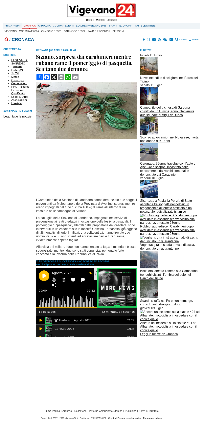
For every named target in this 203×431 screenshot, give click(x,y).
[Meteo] (165, 39)
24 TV (15, 73)
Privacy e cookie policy (129, 418)
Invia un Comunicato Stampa (105, 410)
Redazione (80, 410)
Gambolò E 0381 (51, 31)
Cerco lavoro (19, 83)
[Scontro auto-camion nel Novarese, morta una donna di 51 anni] (149, 133)
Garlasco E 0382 (74, 31)
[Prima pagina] (6, 39)
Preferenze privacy (152, 418)
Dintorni (118, 31)
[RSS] (159, 39)
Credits (112, 418)
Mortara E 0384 (29, 31)
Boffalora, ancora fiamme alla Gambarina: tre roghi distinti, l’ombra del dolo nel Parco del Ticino (169, 274)
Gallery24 (17, 70)
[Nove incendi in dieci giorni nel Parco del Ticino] (149, 74)
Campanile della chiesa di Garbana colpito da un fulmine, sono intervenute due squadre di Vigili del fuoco (167, 111)
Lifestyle (16, 103)
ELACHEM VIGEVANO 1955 (91, 25)
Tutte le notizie (145, 25)
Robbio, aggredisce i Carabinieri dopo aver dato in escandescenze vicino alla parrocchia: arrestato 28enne (167, 230)
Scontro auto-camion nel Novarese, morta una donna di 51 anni (169, 139)
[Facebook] (144, 39)
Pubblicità (130, 410)
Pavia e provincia (99, 31)
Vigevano (11, 31)
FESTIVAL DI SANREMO (19, 62)
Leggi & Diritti (19, 96)
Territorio (16, 66)
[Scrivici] (171, 39)
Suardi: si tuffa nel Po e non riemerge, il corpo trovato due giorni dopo (167, 302)
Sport (113, 25)
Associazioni (19, 99)
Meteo (15, 76)
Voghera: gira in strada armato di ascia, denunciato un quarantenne (167, 246)
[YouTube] (154, 39)
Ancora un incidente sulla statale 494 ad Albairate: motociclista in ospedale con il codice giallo (168, 326)
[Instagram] (148, 39)
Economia (125, 25)
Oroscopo (17, 80)
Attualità (44, 25)
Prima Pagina (13, 25)
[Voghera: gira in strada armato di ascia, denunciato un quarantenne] (170, 241)
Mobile (195, 39)
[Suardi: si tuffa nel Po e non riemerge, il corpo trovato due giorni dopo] (149, 297)
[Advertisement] (170, 364)
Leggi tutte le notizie (17, 116)
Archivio (183, 39)
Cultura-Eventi (63, 25)
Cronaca (30, 25)
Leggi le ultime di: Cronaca (159, 334)
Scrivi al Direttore (149, 410)
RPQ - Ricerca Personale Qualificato (20, 90)
